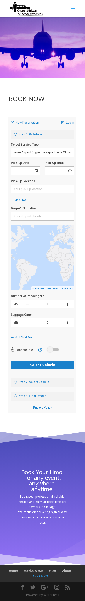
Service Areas (33, 571)
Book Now (40, 576)
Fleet (52, 571)
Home (13, 571)
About (66, 571)
